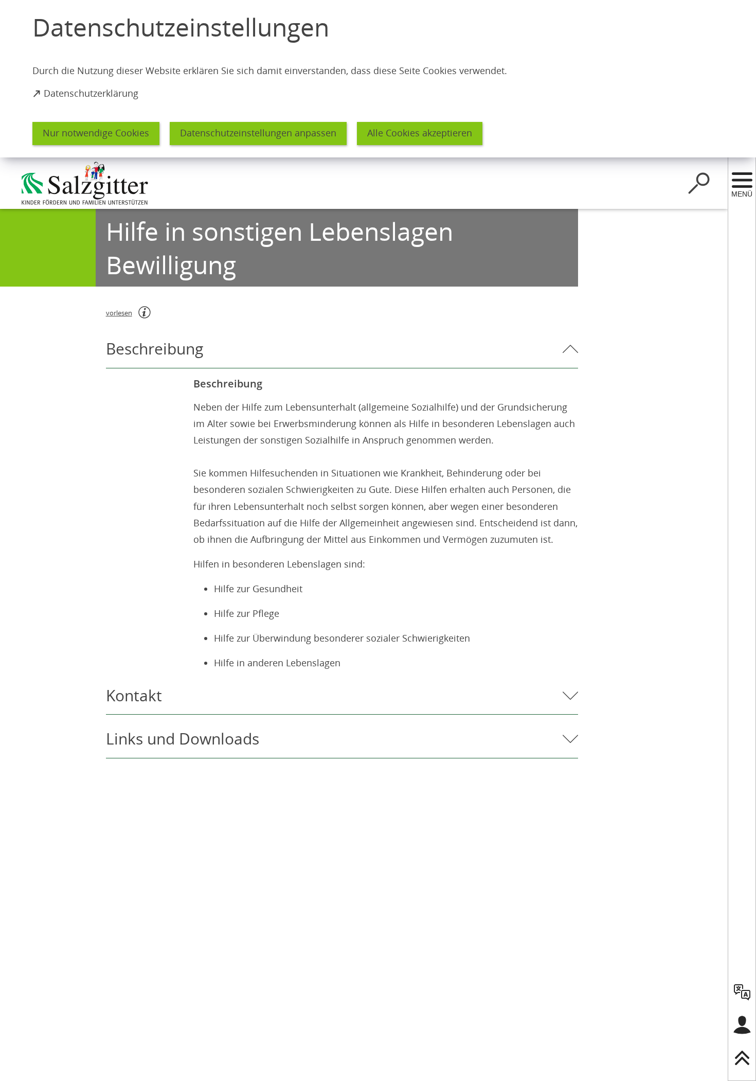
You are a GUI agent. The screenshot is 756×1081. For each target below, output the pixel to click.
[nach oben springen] (742, 1058)
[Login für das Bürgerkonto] (742, 1025)
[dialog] (378, 78)
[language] (742, 992)
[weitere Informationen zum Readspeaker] (144, 312)
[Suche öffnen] (699, 183)
